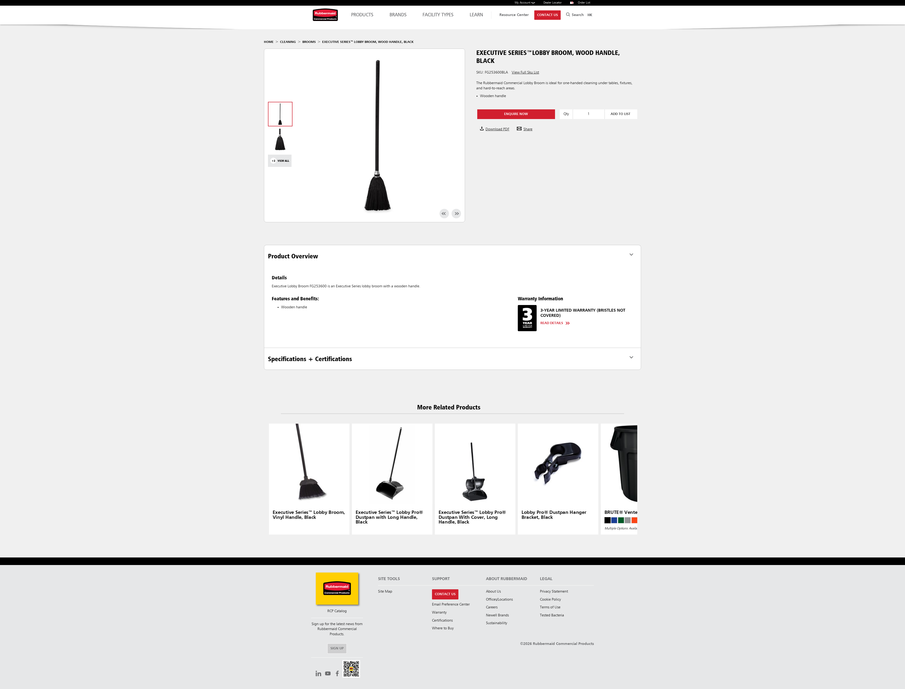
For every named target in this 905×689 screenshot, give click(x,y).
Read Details (551, 323)
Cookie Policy (550, 600)
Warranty (439, 613)
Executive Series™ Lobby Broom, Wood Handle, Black (368, 42)
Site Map (385, 592)
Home (269, 42)
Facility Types (438, 15)
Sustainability (496, 623)
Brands (398, 15)
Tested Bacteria (552, 615)
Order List (581, 2)
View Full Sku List (525, 72)
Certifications (442, 621)
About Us (493, 592)
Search (577, 15)
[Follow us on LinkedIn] (318, 674)
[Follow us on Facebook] (337, 674)
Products (362, 15)
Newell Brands (497, 615)
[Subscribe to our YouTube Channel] (328, 674)
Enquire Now (516, 114)
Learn (476, 15)
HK (590, 15)
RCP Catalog (337, 611)
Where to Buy (443, 628)
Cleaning (288, 42)
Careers (492, 607)
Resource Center (514, 15)
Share (527, 129)
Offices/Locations (499, 600)
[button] (351, 669)
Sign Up (337, 648)
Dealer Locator (552, 2)
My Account (523, 2)
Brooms (309, 42)
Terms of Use (550, 607)
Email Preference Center (451, 604)
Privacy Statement (554, 592)
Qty (566, 114)
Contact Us (547, 15)
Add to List (620, 114)
